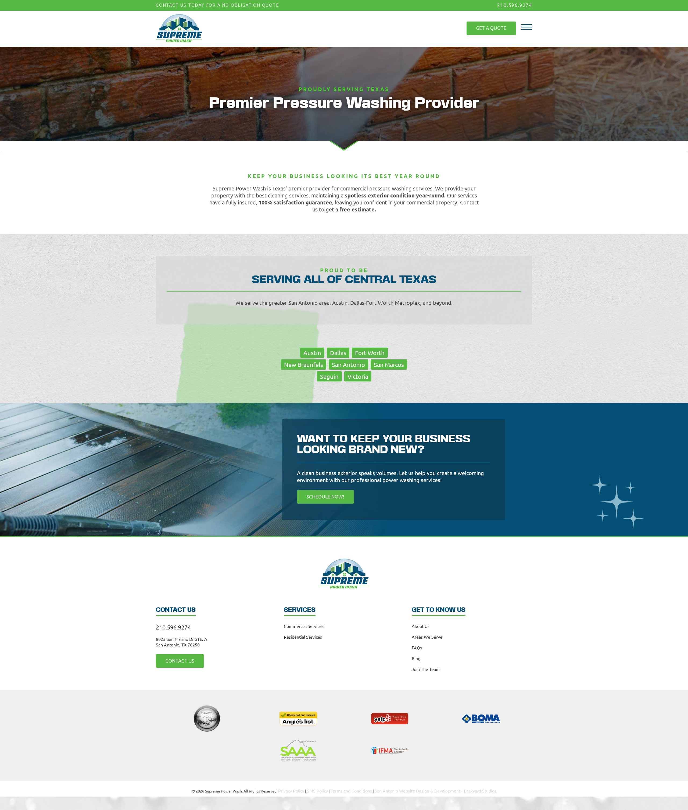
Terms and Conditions (356, 788)
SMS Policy (326, 788)
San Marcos (389, 363)
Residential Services (303, 635)
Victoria (357, 375)
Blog (416, 657)
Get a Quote (495, 24)
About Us (420, 625)
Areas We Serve (427, 635)
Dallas (338, 352)
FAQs (417, 646)
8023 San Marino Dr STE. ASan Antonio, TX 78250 (181, 640)
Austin (312, 352)
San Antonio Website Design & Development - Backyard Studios (430, 788)
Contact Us (175, 659)
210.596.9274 (516, 5)
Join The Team (426, 668)
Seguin (329, 375)
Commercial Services (304, 625)
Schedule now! (321, 495)
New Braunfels (303, 363)
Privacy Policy (302, 788)
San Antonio (348, 363)
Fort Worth (370, 352)
